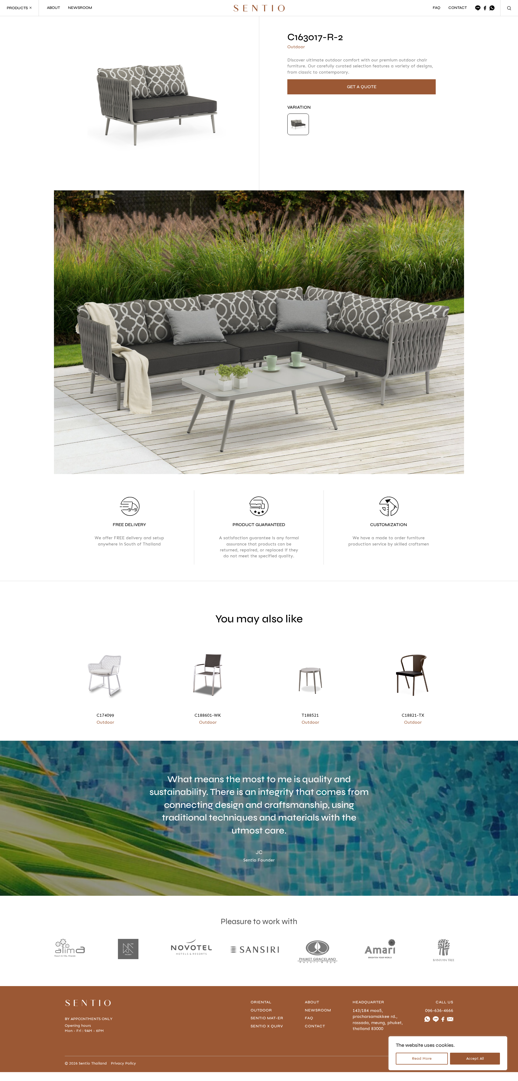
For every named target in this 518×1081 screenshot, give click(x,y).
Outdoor (261, 1010)
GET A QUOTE (361, 86)
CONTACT (457, 8)
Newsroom (318, 1010)
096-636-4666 (439, 1010)
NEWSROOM (80, 8)
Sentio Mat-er (267, 1018)
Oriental (261, 1002)
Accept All (475, 1058)
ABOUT (53, 8)
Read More (422, 1058)
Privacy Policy (123, 1063)
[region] (447, 1053)
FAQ (436, 8)
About (312, 1002)
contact (315, 1026)
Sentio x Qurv (267, 1026)
